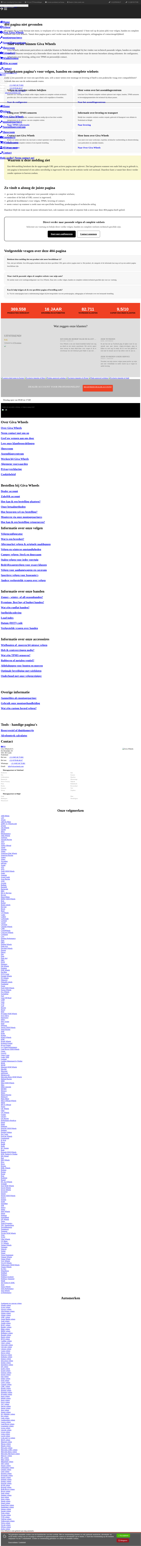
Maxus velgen (6, 1444)
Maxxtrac (4, 1071)
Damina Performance (8, 938)
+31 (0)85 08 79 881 (132, 2)
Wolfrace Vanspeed (7, 1279)
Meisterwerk (5, 1075)
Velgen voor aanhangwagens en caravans (24, 570)
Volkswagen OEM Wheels (10, 1265)
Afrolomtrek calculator (14, 735)
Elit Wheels (5, 966)
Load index (7, 617)
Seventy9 (4, 1192)
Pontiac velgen (6, 1481)
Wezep (3, 790)
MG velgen (5, 1458)
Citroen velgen (6, 1349)
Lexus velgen (5, 1428)
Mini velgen (5, 1460)
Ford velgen (5, 1380)
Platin (3, 1124)
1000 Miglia (5, 816)
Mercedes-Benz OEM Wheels (11, 1077)
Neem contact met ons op (15, 433)
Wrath (3, 1281)
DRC (3, 960)
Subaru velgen (6, 1509)
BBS (2, 891)
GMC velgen (5, 1386)
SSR (2, 1205)
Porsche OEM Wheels (8, 1128)
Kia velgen (4, 1416)
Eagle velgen (5, 1369)
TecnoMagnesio (6, 1227)
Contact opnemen (88, 234)
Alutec (3, 851)
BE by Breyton (6, 893)
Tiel (71, 788)
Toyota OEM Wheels (8, 1233)
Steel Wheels (5, 1211)
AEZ (2, 841)
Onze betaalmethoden (13, 506)
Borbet (3, 903)
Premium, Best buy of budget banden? (22, 602)
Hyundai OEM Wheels (9, 1014)
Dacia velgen (5, 1353)
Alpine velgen (6, 1315)
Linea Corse (5, 1055)
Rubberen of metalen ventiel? (17, 660)
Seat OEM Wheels (7, 1186)
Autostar (4, 875)
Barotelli (4, 887)
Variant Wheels (6, 1245)
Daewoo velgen (6, 1355)
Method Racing (6, 1079)
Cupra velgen (5, 1351)
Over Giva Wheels (11, 427)
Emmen (72, 775)
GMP (3, 1000)
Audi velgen (5, 1321)
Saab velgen (5, 1493)
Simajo (3, 1194)
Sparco (3, 1198)
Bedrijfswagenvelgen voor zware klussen (24, 564)
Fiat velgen (5, 1377)
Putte (2, 784)
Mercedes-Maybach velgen (10, 1454)
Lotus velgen (5, 1434)
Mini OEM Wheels (7, 1083)
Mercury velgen (6, 1456)
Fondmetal (4, 984)
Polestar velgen (6, 1479)
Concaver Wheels (7, 932)
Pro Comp (4, 1134)
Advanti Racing (6, 839)
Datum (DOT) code (12, 623)
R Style (3, 1140)
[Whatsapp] (5, 75)
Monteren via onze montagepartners (21, 517)
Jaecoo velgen (6, 1406)
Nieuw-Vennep (5, 781)
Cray (2, 936)
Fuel (2, 996)
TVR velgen (5, 1517)
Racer (3, 1142)
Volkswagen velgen (8, 1521)
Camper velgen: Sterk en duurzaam (21, 554)
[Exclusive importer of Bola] (34, 378)
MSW (3, 1103)
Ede (71, 773)
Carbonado (5, 919)
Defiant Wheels (6, 944)
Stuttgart (4, 1215)
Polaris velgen (6, 1477)
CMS (3, 929)
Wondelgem (74, 798)
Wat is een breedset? (12, 539)
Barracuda (4, 889)
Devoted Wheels (6, 948)
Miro (2, 1085)
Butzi (3, 911)
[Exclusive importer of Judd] (119, 378)
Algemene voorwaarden (14, 464)
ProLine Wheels (6, 1136)
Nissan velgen (6, 1466)
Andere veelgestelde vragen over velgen (23, 580)
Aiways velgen (6, 1309)
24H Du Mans (6, 822)
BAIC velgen (5, 1325)
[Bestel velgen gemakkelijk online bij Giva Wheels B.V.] (3, 411)
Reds (2, 1150)
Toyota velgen (6, 1515)
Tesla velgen (5, 1513)
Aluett (3, 847)
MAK (3, 1063)
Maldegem (4, 798)
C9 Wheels (5, 913)
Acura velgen (5, 1307)
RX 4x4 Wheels (6, 1182)
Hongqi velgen (6, 1390)
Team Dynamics (6, 1223)
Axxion (3, 883)
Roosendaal (74, 786)
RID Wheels (5, 1160)
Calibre (3, 917)
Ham (71, 796)
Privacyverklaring (11, 469)
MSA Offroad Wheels (8, 1101)
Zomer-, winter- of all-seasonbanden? (22, 597)
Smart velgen (5, 1503)
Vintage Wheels (6, 1257)
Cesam (3, 923)
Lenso (3, 1051)
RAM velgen (5, 1485)
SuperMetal (5, 1217)
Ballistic (3, 885)
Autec (3, 873)
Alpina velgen (6, 1313)
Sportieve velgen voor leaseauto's (19, 575)
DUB (3, 962)
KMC (3, 1039)
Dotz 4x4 (4, 958)
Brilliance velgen (7, 1333)
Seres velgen (5, 1499)
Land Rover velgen (7, 1424)
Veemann (4, 1247)
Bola (2, 901)
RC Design (5, 1148)
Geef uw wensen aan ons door (17, 438)
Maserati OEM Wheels (9, 1067)
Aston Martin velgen (8, 1319)
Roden (3, 786)
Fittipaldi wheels (6, 982)
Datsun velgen (6, 1359)
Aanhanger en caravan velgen (11, 1303)
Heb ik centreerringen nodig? (17, 650)
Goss (2, 1002)
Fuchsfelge (4, 994)
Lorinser (4, 1059)
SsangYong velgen (7, 1505)
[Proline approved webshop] (55, 378)
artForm (3, 863)
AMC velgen (5, 1317)
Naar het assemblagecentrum (91, 102)
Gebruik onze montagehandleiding (20, 703)
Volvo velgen (5, 1523)
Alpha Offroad (6, 845)
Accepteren (124, 1535)
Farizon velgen (6, 1373)
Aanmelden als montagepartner (19, 698)
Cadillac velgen (6, 1341)
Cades (3, 915)
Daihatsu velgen (6, 1357)
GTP (2, 1004)
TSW (3, 1235)
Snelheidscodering (11, 612)
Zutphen (73, 790)
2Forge (3, 826)
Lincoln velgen (6, 1430)
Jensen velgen (6, 1412)
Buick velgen (5, 1337)
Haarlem (72, 777)
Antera (3, 857)
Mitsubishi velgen (7, 1462)
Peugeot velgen (6, 1473)
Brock (3, 909)
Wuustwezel (4, 800)
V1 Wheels (5, 1243)
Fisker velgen (5, 1378)
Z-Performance (6, 1293)
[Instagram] (3, 75)
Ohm (2, 1111)
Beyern (3, 895)
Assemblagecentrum (12, 453)
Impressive (4, 1018)
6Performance (6, 834)
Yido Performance (7, 1289)
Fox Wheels (5, 992)
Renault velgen (6, 1487)
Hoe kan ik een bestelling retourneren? (23, 522)
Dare (2, 940)
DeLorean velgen (7, 1361)
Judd (2, 1031)
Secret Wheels (6, 1188)
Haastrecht (4, 779)
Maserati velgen (6, 1442)
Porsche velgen (6, 1483)
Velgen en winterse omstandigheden (21, 549)
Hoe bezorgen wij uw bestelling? (19, 511)
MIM (3, 1081)
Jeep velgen (5, 1410)
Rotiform (4, 1178)
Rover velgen (5, 1491)
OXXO (3, 1116)
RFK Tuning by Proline (9, 1154)
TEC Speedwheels (7, 1225)
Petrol (3, 1122)
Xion (2, 1285)
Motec (3, 1093)
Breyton (3, 907)
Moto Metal (5, 1099)
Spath (3, 1202)
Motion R (4, 1097)
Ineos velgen (5, 1396)
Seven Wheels (6, 1190)
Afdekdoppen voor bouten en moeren (22, 665)
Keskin (3, 1035)
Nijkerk (72, 781)
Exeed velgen (5, 1371)
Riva (2, 1162)
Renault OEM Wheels (8, 1152)
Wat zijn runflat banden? (15, 607)
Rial (2, 1158)
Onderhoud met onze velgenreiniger (21, 676)
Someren (3, 788)
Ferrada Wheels (6, 976)
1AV (2, 818)
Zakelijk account (10, 496)
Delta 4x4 (4, 946)
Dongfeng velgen (7, 1365)
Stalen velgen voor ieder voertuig (19, 559)
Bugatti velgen (6, 1335)
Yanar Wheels (6, 1287)
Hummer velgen (6, 1392)
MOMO (4, 1089)
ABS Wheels (5, 836)
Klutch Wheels (6, 1037)
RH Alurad (5, 1156)
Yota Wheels (5, 1291)
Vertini (3, 1251)
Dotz (2, 956)
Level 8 (3, 1053)
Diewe (3, 952)
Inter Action (5, 1021)
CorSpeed (4, 934)
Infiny (3, 1020)
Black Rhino (5, 897)
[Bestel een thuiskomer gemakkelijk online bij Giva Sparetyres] (6, 411)
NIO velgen (5, 1464)
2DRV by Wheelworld (9, 824)
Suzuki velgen (6, 1511)
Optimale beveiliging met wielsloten (21, 670)
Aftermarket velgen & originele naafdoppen (26, 544)
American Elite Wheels (9, 853)
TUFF (3, 1237)
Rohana (3, 1170)
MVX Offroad (6, 1105)
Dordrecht (4, 773)
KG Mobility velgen (8, 1414)
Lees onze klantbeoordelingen (17, 443)
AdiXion (4, 838)
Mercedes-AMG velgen (9, 1450)
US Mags (4, 1241)
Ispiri (2, 1023)
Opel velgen (5, 1471)
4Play (3, 832)
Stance (3, 1207)
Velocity (4, 1249)
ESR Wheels (5, 970)
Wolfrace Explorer (7, 1277)
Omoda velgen (6, 1469)
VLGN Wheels (6, 1263)
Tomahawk (5, 1229)
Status (3, 1209)
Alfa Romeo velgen (8, 1311)
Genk (2, 796)
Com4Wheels (5, 930)
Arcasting (4, 861)
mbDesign (4, 1073)
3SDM (3, 830)
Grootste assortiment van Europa (55, 2)
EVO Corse (5, 974)
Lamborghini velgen (8, 1420)
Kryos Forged (6, 1045)
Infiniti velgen (6, 1398)
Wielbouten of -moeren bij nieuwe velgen (24, 645)
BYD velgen (5, 1339)
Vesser (3, 1253)
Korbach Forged (6, 1043)
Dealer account (9, 491)
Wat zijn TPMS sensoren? (15, 655)
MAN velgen (5, 1440)
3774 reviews (17, 343)
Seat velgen (5, 1497)
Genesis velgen (6, 1384)
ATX (2, 869)
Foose (3, 986)
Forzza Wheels (6, 990)
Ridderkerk (73, 784)
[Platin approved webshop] (98, 378)
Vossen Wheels (6, 1267)
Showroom (7, 448)
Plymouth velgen (7, 1475)
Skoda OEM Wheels (8, 1196)
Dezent (3, 950)
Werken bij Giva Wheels (15, 458)
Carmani (4, 921)
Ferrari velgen (6, 1375)
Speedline (4, 1204)
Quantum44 (5, 1138)
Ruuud (3, 1180)
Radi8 (3, 1144)
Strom (3, 1213)
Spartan (3, 1200)
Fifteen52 (4, 980)
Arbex (3, 859)
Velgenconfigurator (12, 533)
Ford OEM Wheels (7, 988)
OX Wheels (5, 1113)
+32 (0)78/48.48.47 (115, 2)
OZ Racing (5, 1118)
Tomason (4, 1231)
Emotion (4, 968)
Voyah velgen (5, 1525)
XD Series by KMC (8, 1283)
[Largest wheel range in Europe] (12, 378)
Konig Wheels (6, 1041)
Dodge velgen (6, 1363)
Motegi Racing (6, 1095)
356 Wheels (5, 828)
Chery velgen (5, 1343)
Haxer (3, 1010)
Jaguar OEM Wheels (8, 1027)
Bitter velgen (5, 1329)
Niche (3, 1107)
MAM (3, 1065)
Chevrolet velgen (7, 1345)
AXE (3, 881)
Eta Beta (4, 972)
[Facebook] (1, 75)
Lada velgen (5, 1418)
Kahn (3, 1033)
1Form (3, 820)
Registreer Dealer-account (98, 387)
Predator (4, 1130)
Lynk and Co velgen (8, 1438)
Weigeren (123, 1540)
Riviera (3, 1166)
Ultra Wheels (5, 1239)
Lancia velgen (6, 1422)
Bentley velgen (6, 1327)
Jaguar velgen (5, 1408)
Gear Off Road (6, 998)
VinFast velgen (6, 1519)
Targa (3, 1221)
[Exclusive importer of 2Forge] (77, 378)
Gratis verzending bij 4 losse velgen (12, 2)
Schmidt (4, 1184)
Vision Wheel (5, 1259)
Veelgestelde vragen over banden (19, 628)
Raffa (3, 1146)
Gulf (2, 1006)
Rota (2, 1176)
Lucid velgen (5, 1436)
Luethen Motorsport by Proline (11, 1061)
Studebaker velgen (7, 1507)
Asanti (3, 865)
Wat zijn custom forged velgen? (19, 708)
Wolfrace (4, 1275)
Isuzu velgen (5, 1400)
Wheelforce (5, 1271)
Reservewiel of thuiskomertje (17, 730)
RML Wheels (5, 1168)
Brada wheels (5, 905)
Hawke (3, 1008)
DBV (3, 942)
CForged (4, 925)
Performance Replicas (8, 1120)
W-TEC (3, 1269)
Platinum (4, 1126)
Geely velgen (5, 1382)
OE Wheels (5, 1109)
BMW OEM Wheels (8, 899)
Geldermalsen (5, 777)
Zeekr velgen (5, 1529)
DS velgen (4, 1367)
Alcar (3, 843)
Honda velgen (6, 1388)
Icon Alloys (5, 1016)
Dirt (2, 954)
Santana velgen (6, 1495)
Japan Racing (5, 1029)
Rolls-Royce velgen (8, 1489)
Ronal (3, 1174)
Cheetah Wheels (6, 927)
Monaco (4, 1091)
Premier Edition (6, 1132)
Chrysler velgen (6, 1347)
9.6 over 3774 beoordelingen (34, 2)
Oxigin (3, 1114)
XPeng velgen (6, 1527)
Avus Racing (5, 879)
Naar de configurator (17, 102)
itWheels (4, 1025)
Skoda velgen (5, 1501)
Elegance (4, 964)
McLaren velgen (6, 1448)
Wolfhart (4, 1273)
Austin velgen (6, 1323)
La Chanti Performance (9, 1047)
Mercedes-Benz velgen (9, 1452)
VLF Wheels (5, 1261)
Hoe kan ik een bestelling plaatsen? (21, 501)
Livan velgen (5, 1432)
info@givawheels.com (13, 93)
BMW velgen (5, 1331)
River (3, 1164)
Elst (2, 775)
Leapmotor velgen (7, 1426)
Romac (3, 1172)
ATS (2, 867)
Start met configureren (62, 234)
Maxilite (4, 1069)
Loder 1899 (5, 1057)
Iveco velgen (5, 1402)
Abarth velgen (6, 1305)
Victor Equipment (7, 1255)
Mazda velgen (6, 1446)
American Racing (7, 855)
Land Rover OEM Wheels (10, 1049)
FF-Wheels (5, 978)
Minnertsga (73, 779)
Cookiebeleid (8, 474)
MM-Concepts (6, 1087)
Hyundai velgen (6, 1394)
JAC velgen (5, 1404)
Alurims (3, 849)
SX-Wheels (5, 1219)
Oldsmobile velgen (7, 1468)
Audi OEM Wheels (7, 871)
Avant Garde (5, 877)
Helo (2, 1012)
